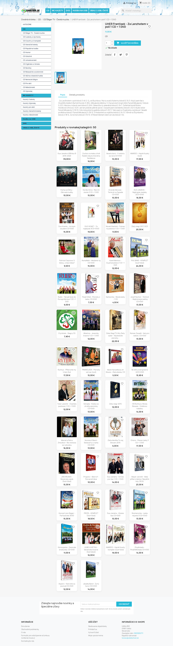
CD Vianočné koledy (30, 45)
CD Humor (27, 52)
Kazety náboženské (30, 115)
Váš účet (93, 622)
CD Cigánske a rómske (31, 64)
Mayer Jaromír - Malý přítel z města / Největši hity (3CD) (139, 479)
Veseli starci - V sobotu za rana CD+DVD (115, 154)
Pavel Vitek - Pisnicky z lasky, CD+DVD (91, 298)
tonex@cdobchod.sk (130, 638)
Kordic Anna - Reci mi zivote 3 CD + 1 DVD (91, 191)
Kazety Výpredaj (29, 103)
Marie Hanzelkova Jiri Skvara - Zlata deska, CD (115, 371)
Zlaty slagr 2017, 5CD (139, 226)
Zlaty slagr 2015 (115, 404)
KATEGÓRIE (27, 24)
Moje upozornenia (95, 635)
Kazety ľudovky (29, 99)
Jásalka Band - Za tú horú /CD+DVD (91, 585)
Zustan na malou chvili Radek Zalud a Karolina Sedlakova (91, 155)
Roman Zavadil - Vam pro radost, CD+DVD (139, 334)
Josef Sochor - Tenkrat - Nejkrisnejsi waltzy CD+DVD (140, 299)
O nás (23, 632)
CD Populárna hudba (30, 48)
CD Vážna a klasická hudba (33, 76)
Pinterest (126, 54)
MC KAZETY (57, 11)
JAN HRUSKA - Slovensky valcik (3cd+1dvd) (66, 479)
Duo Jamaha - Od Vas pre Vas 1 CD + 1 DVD (115, 478)
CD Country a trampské (32, 41)
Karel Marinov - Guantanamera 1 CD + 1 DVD (115, 262)
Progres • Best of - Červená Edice (91, 478)
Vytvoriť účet (93, 632)
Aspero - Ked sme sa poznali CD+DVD (67, 585)
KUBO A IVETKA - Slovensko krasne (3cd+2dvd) (91, 549)
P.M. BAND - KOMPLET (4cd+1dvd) (139, 261)
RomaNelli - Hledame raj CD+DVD (91, 261)
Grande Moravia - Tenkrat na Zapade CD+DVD (115, 192)
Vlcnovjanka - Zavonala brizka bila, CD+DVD (67, 548)
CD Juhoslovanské (29, 60)
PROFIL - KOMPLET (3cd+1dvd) (91, 514)
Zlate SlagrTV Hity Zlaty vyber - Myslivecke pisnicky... (115, 335)
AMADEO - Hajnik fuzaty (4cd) (139, 154)
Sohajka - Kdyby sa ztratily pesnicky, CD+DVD (91, 406)
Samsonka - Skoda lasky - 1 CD (115, 298)
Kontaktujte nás (27, 641)
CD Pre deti (27, 83)
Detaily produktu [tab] (77, 94)
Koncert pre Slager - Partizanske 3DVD (67, 514)
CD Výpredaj (27, 91)
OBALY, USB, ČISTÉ (99, 11)
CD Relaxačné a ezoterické (33, 72)
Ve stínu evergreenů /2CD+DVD (139, 371)
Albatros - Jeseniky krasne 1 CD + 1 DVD (91, 334)
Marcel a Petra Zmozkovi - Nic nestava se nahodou (67, 442)
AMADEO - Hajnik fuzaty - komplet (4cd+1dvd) (115, 548)
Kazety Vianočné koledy (32, 111)
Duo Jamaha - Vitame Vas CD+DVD (115, 514)
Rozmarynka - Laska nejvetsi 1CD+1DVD (140, 514)
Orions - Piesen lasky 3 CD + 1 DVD (140, 441)
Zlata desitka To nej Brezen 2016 (115, 441)
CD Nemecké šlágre (30, 79)
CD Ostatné (27, 56)
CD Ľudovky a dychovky (32, 37)
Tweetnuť (120, 54)
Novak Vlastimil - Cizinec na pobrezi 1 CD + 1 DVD (115, 227)
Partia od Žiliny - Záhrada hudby (66, 191)
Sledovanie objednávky (97, 626)
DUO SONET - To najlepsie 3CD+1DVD (91, 227)
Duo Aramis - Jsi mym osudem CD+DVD (66, 227)
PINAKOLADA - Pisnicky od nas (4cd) (91, 371)
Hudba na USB (80, 11)
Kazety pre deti (29, 107)
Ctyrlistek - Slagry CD (66, 333)
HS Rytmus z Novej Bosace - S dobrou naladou (139, 406)
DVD (68, 11)
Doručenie (25, 626)
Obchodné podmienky (30, 629)
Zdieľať (114, 54)
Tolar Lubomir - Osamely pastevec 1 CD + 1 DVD (66, 405)
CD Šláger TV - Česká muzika (34, 33)
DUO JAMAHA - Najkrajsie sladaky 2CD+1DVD (140, 192)
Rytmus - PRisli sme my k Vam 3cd (67, 371)
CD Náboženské (29, 87)
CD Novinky (27, 68)
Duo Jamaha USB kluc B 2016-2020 (67, 154)
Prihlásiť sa (92, 629)
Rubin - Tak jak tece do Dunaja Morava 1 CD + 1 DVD (67, 299)
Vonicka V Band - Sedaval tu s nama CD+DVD (91, 442)
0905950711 (138, 633)
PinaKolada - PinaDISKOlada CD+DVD (139, 548)
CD (47, 11)
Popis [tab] (62, 94)
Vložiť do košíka (127, 43)
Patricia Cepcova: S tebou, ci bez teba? (67, 261)
